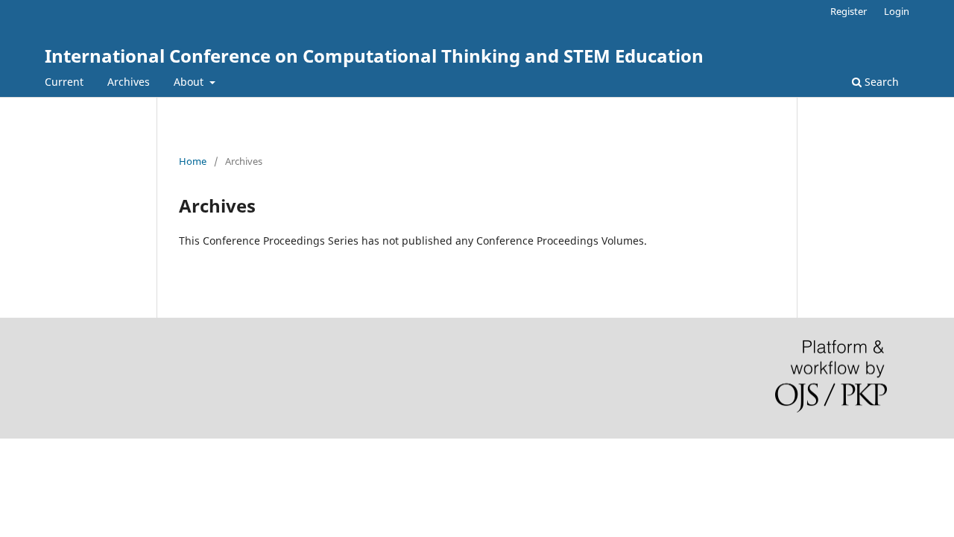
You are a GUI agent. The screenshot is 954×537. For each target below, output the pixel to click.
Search (880, 82)
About (190, 82)
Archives (128, 82)
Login (896, 11)
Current (64, 82)
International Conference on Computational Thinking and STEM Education (374, 55)
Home (192, 161)
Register (848, 11)
